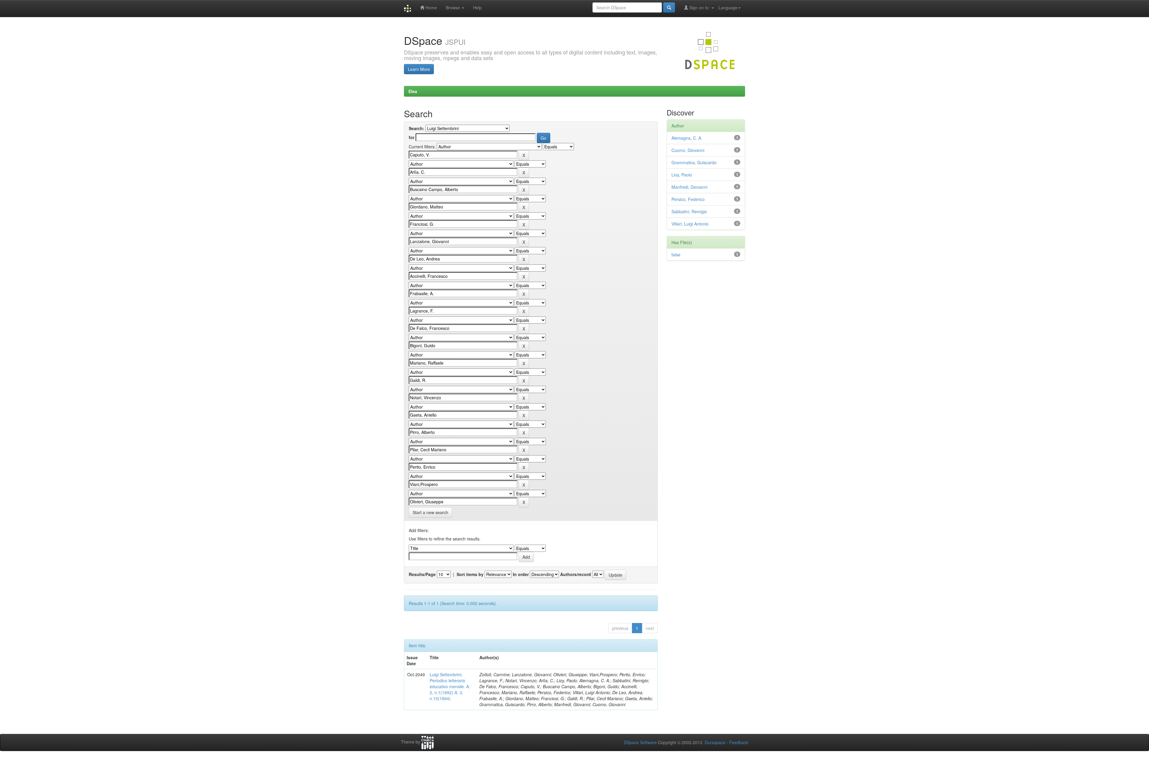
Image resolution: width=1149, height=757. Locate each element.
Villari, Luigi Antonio (690, 224)
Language (728, 7)
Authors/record (575, 574)
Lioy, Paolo (681, 175)
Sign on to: (699, 7)
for (411, 137)
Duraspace (715, 742)
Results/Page (422, 574)
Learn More (419, 69)
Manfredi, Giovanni (689, 187)
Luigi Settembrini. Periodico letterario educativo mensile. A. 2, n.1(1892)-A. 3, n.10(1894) (450, 686)
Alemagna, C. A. (686, 138)
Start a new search (430, 512)
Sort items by (470, 574)
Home (430, 7)
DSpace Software (640, 742)
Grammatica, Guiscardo (694, 162)
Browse (453, 7)
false (675, 255)
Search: (416, 128)
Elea (412, 91)
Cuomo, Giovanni (687, 150)
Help (477, 7)
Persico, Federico (688, 199)
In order (521, 574)
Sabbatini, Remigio (689, 211)
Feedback (738, 742)
